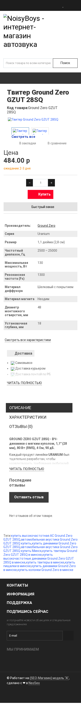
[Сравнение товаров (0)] (69, 5)
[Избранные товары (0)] (63, 5)
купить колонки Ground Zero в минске (45, 570)
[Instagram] (10, 694)
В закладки (27, 143)
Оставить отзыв (29, 497)
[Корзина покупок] (77, 5)
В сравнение (57, 143)
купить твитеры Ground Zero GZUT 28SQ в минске (40, 552)
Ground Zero (46, 225)
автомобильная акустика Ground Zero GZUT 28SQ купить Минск (40, 549)
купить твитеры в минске (45, 562)
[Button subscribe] (68, 635)
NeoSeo (34, 683)
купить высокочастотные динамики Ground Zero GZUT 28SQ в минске (38, 558)
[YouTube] (18, 694)
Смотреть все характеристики (28, 340)
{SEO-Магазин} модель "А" (49, 678)
